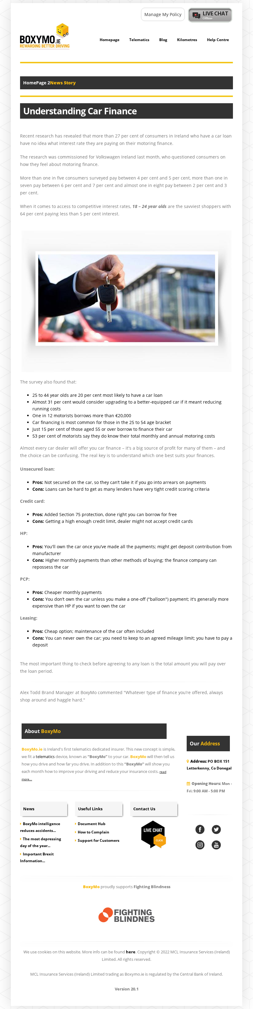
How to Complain (93, 832)
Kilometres (187, 39)
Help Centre (218, 39)
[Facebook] (200, 829)
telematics (45, 756)
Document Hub (92, 823)
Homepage (109, 39)
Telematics (139, 39)
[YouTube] (216, 845)
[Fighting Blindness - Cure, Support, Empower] (126, 915)
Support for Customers (98, 840)
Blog (163, 39)
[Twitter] (216, 829)
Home (29, 83)
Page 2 (43, 83)
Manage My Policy (162, 14)
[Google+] (200, 845)
